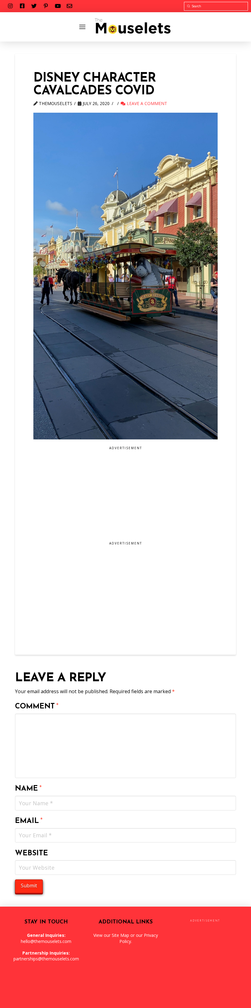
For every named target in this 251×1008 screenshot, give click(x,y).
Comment (37, 706)
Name (28, 788)
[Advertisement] (125, 496)
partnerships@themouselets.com (46, 959)
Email (29, 821)
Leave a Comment (146, 103)
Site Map (120, 935)
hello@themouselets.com (46, 941)
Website (31, 853)
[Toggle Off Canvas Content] (82, 27)
